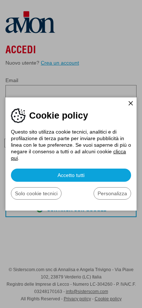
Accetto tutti (71, 175)
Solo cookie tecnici (36, 193)
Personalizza (112, 193)
